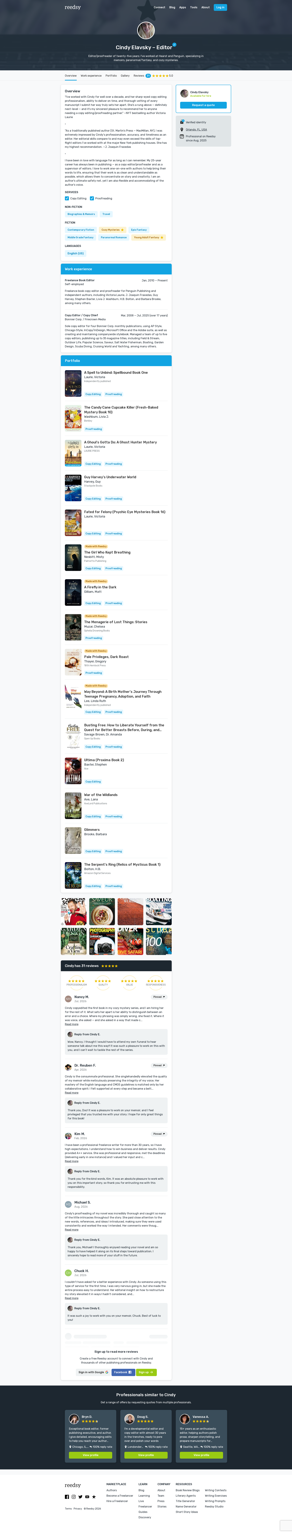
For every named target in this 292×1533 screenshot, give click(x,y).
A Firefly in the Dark (100, 587)
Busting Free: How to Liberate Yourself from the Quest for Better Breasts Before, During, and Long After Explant (124, 727)
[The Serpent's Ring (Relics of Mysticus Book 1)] (73, 875)
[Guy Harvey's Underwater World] (73, 488)
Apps (182, 7)
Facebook (120, 1372)
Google (91, 1372)
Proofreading (103, 198)
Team (160, 1495)
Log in (220, 7)
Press (160, 1501)
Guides (143, 1512)
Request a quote (203, 105)
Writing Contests (215, 1490)
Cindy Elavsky (199, 92)
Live (141, 1501)
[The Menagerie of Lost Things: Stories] (73, 627)
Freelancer (145, 1506)
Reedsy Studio (214, 1506)
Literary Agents (186, 1495)
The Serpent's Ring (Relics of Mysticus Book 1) (122, 864)
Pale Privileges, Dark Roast (106, 657)
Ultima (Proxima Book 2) (104, 760)
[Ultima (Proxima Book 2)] (73, 771)
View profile (91, 1455)
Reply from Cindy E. (87, 1034)
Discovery (145, 1517)
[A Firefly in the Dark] (73, 592)
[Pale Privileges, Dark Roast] (73, 662)
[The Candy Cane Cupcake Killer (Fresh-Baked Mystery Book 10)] (73, 418)
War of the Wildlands (101, 795)
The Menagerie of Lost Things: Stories (115, 622)
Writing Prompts (215, 1501)
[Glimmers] (73, 840)
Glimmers (92, 830)
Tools (193, 7)
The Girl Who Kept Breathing (107, 552)
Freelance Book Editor (80, 280)
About (205, 7)
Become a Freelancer (119, 1495)
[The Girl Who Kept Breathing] (73, 557)
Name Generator (186, 1506)
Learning (144, 1495)
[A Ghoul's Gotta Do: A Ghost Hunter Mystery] (73, 453)
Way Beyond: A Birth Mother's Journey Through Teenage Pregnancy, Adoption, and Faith (123, 694)
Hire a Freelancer (117, 1501)
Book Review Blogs (188, 1490)
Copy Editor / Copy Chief (81, 315)
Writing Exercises (216, 1495)
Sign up (144, 1372)
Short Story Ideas (187, 1512)
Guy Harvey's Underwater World (110, 477)
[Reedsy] (73, 7)
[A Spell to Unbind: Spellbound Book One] (73, 383)
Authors (111, 1490)
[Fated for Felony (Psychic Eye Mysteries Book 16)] (73, 523)
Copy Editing (78, 198)
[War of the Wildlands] (73, 805)
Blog (172, 7)
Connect (159, 7)
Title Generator (185, 1501)
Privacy (78, 1508)
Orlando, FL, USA (196, 129)
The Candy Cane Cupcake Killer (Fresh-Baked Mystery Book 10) (121, 409)
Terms (68, 1508)
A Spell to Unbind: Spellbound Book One (116, 373)
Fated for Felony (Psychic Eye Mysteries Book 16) (124, 512)
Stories (161, 1506)
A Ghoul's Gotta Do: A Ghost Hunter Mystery (120, 442)
